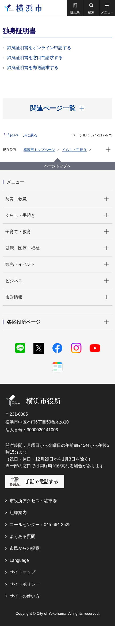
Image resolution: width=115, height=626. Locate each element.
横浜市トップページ (39, 150)
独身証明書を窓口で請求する (35, 57)
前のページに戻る (22, 135)
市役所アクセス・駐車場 (33, 500)
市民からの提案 (25, 548)
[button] (75, 8)
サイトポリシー (25, 584)
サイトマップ (22, 572)
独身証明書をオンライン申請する (39, 47)
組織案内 (18, 512)
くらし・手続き (74, 150)
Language (19, 560)
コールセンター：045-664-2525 (40, 524)
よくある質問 (22, 536)
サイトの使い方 (25, 596)
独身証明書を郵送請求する (32, 67)
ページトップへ (57, 166)
